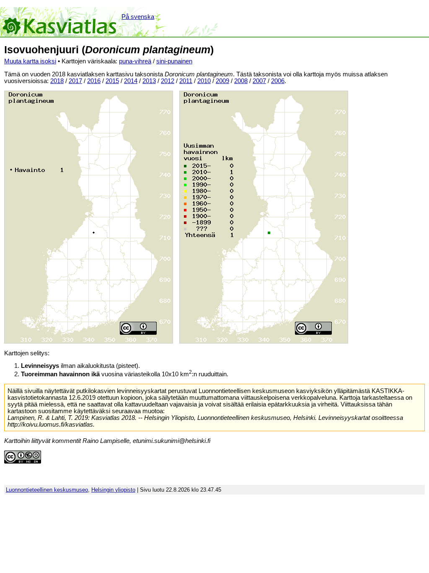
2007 (259, 81)
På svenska (137, 16)
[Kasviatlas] (60, 21)
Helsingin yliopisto (113, 490)
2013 (149, 81)
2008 (241, 81)
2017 (75, 81)
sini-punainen (174, 61)
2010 (204, 81)
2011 (185, 81)
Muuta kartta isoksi (30, 61)
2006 (277, 81)
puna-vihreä (135, 61)
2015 (112, 81)
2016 (94, 81)
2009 (222, 81)
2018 (57, 81)
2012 (167, 81)
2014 (130, 81)
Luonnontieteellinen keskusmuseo (47, 490)
